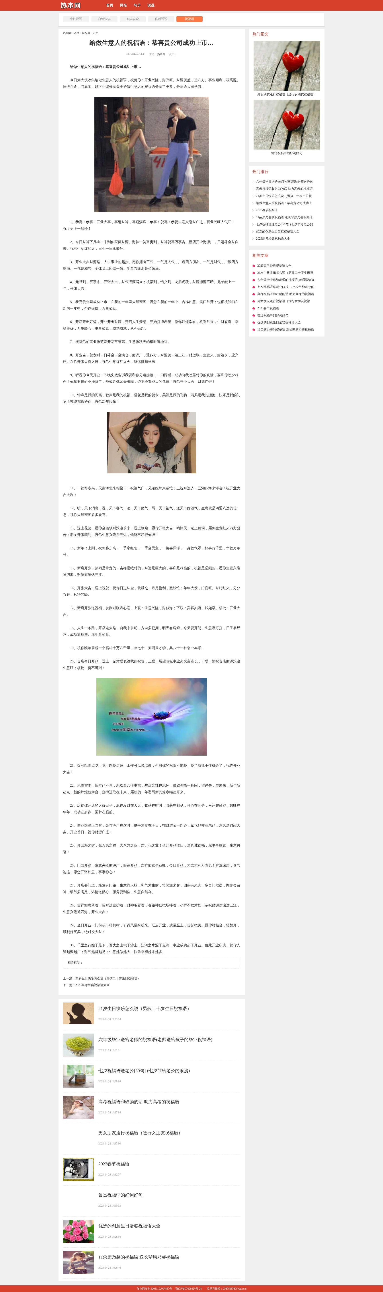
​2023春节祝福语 (113, 1163)
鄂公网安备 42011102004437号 (154, 1288)
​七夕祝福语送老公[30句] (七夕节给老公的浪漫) (144, 1070)
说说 (150, 5)
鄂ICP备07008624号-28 (188, 1288)
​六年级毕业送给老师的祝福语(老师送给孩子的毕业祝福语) (155, 1039)
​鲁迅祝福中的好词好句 (120, 1194)
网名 (123, 5)
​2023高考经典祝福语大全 (92, 985)
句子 (137, 5)
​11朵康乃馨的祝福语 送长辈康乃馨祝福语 (138, 1257)
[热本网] (72, 9)
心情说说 (104, 19)
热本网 (67, 33)
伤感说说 (161, 19)
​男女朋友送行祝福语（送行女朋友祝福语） (140, 1132)
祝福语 (189, 19)
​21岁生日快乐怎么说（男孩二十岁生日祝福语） (108, 978)
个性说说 (76, 19)
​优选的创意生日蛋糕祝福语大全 (129, 1225)
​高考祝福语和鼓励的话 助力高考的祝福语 (138, 1101)
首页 (109, 5)
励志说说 (133, 19)
